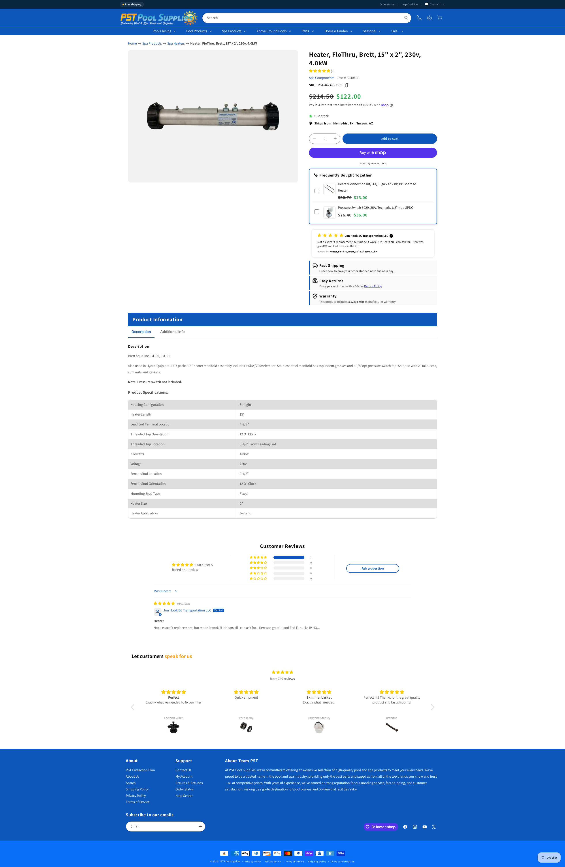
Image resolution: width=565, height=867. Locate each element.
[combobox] (306, 18)
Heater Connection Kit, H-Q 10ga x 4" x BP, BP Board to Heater (377, 187)
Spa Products (231, 31)
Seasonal (369, 31)
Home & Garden (336, 31)
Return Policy (373, 286)
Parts (305, 31)
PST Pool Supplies (229, 861)
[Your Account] (429, 18)
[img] (164, 603)
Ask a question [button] (373, 568)
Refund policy (273, 861)
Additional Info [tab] (172, 332)
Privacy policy (253, 861)
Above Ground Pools (271, 31)
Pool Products (196, 31)
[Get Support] (419, 18)
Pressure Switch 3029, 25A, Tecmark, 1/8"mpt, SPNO (376, 207)
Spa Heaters (176, 43)
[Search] (406, 18)
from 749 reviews (282, 678)
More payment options (373, 163)
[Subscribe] (200, 826)
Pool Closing (162, 31)
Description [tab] (141, 332)
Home (132, 43)
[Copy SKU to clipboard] (346, 85)
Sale (394, 31)
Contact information (343, 861)
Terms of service (294, 861)
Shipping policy (317, 861)
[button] (439, 18)
